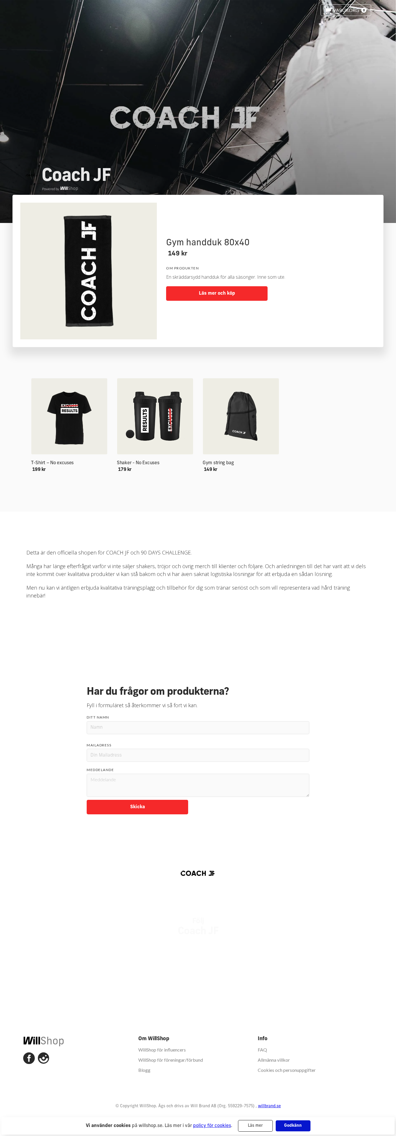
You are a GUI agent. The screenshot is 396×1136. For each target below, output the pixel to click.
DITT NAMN (98, 717)
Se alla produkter (198, 617)
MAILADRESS (99, 745)
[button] (346, 10)
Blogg (144, 1070)
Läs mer (255, 1126)
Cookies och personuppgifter (287, 1070)
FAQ (262, 1049)
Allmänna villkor (274, 1060)
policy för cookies (212, 1126)
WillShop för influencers (162, 1049)
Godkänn (293, 1126)
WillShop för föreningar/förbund (170, 1060)
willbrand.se (269, 1106)
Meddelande (100, 770)
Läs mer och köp (217, 293)
